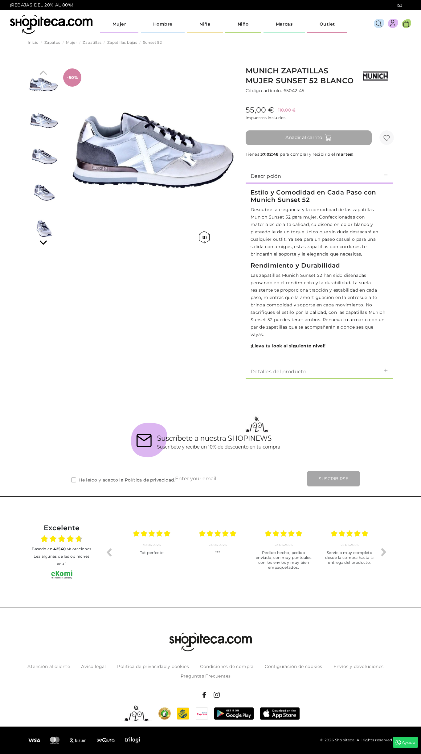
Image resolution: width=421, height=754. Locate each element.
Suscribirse (333, 478)
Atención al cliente (48, 666)
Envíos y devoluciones (358, 666)
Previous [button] (109, 552)
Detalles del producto (278, 372)
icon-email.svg (399, 5)
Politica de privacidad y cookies (153, 666)
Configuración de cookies (293, 666)
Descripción (266, 176)
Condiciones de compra (226, 666)
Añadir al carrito (303, 137)
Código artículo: (264, 90)
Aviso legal (93, 666)
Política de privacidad (149, 480)
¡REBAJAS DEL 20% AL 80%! (41, 5)
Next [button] (383, 552)
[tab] (319, 176)
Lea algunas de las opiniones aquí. (61, 560)
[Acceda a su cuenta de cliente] (393, 24)
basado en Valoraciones (61, 549)
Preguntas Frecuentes (206, 676)
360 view (205, 237)
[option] (148, 552)
